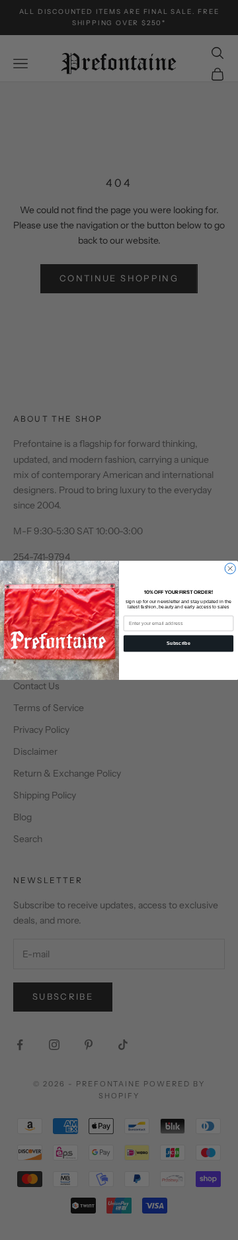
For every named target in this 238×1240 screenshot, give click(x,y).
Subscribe (178, 642)
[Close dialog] (230, 568)
